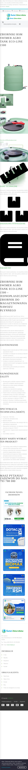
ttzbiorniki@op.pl (11, 645)
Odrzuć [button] (7, 6)
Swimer (2, 142)
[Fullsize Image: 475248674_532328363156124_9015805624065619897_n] (14, 535)
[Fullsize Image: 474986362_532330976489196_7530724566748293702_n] (14, 560)
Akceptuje (22, 767)
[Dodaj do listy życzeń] (1, 135)
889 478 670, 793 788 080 (13, 642)
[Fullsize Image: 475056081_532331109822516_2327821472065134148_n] (14, 585)
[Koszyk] (10, 22)
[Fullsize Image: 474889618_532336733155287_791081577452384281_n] (14, 610)
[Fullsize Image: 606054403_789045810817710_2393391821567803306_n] (14, 510)
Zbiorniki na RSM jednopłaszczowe (8, 140)
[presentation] (0, 127)
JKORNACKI (10, 698)
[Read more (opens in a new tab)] (6, 11)
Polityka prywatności (5, 767)
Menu (19, 24)
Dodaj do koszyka (16, 146)
